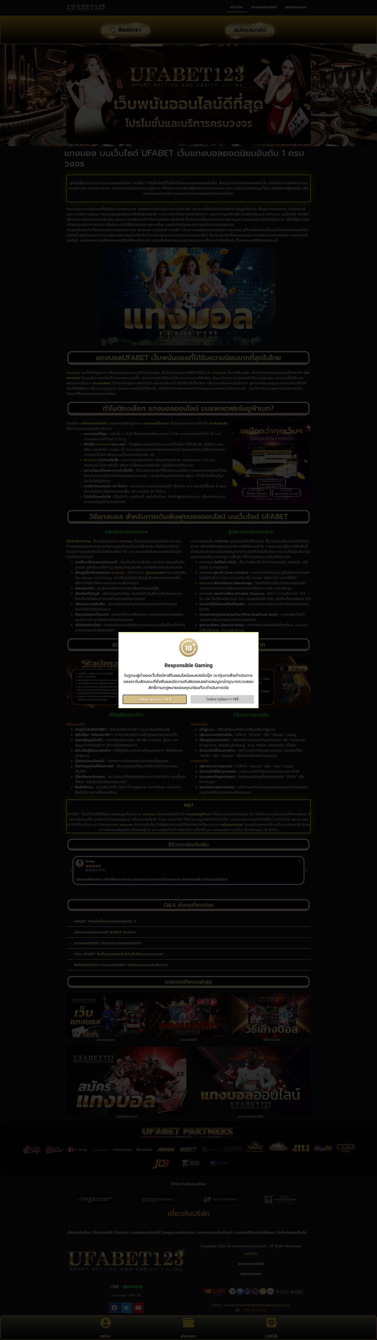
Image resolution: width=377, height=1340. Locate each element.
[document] (188, 670)
